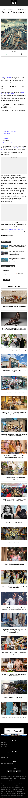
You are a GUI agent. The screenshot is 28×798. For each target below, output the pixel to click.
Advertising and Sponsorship (8, 763)
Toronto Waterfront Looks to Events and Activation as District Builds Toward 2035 (14, 696)
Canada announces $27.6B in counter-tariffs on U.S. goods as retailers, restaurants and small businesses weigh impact (14, 564)
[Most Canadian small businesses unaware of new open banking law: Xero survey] (14, 708)
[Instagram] (14, 771)
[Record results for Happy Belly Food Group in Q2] (14, 341)
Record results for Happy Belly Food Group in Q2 (14, 350)
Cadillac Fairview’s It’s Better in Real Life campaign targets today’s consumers (14, 456)
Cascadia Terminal (7, 136)
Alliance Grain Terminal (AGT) (9, 131)
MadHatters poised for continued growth (14, 392)
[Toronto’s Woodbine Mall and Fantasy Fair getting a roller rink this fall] (14, 577)
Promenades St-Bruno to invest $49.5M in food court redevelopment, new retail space (14, 307)
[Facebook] (11, 771)
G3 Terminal (5, 138)
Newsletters (4, 744)
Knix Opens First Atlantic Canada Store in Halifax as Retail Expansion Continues (14, 434)
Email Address (6, 274)
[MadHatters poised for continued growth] (14, 383)
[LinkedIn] (8, 771)
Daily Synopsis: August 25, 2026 (14, 542)
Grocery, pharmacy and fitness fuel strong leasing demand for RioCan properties (14, 371)
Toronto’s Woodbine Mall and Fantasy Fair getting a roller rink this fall (14, 586)
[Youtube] (17, 771)
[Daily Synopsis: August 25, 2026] (14, 533)
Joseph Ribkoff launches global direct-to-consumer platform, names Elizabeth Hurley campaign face (14, 328)
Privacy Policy (4, 757)
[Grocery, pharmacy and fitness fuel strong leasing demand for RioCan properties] (14, 361)
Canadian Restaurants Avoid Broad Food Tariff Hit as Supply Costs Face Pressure (14, 413)
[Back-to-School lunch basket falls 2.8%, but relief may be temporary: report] (14, 643)
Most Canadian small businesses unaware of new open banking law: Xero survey (14, 718)
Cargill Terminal (6, 133)
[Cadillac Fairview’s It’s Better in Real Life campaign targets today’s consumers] (14, 447)
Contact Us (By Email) (6, 753)
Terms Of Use (4, 755)
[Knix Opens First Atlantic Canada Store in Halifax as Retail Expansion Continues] (14, 425)
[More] (21, 54)
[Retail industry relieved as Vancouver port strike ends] (4, 260)
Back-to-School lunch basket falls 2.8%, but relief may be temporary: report (14, 653)
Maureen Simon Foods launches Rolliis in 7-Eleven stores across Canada (14, 674)
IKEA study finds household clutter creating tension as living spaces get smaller (14, 478)
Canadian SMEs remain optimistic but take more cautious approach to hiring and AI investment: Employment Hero (14, 631)
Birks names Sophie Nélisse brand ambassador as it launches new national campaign (14, 521)
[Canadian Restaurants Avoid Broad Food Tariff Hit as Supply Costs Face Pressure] (14, 403)
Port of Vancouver (7, 77)
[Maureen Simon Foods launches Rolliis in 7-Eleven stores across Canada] (14, 665)
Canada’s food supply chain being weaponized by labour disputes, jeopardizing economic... (16, 253)
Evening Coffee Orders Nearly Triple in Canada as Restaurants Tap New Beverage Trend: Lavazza (14, 608)
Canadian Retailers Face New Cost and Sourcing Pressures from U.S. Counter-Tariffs (14, 499)
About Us (3, 742)
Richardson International (8, 142)
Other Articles (4, 746)
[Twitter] (19, 771)
